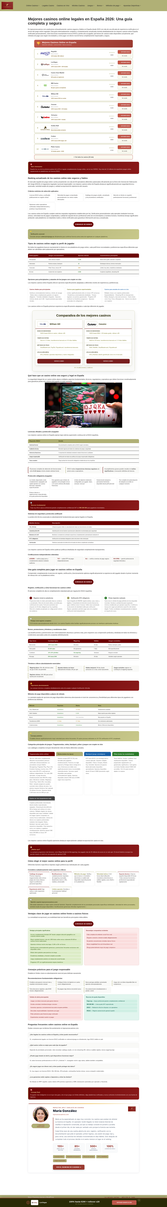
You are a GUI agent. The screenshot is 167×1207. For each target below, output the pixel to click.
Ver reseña (124, 55)
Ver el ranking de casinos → (68, 1167)
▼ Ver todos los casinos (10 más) (84, 157)
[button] (38, 5)
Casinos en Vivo (63, 6)
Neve (30, 1197)
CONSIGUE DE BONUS (83, 224)
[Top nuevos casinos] (7, 5)
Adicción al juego (128, 1197)
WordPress (50, 1197)
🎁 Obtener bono (124, 51)
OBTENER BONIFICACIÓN (124, 1202)
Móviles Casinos (78, 6)
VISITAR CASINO (59, 361)
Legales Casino (48, 6)
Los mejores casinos (111, 1197)
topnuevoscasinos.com (61, 1114)
